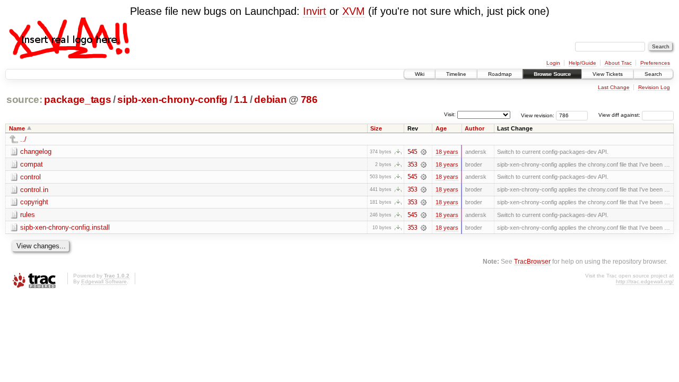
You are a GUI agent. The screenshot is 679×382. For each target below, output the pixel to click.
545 (412, 151)
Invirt (314, 11)
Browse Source (552, 74)
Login (553, 63)
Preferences (655, 63)
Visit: (450, 114)
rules (27, 215)
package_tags (77, 99)
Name (17, 128)
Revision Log (654, 87)
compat (31, 164)
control (30, 177)
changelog (35, 151)
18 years (447, 152)
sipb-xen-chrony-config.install (65, 227)
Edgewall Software (104, 281)
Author (474, 128)
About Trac (618, 63)
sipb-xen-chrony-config (172, 99)
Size (376, 128)
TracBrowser (532, 261)
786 (309, 99)
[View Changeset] (423, 151)
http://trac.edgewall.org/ (645, 281)
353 (412, 164)
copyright (34, 202)
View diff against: (620, 115)
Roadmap (500, 74)
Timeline (456, 74)
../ (23, 139)
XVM (353, 11)
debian (270, 99)
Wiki (419, 74)
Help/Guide (582, 63)
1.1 (241, 99)
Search (653, 74)
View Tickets (608, 74)
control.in (34, 190)
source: (24, 99)
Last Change (614, 87)
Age (441, 128)
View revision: (537, 115)
